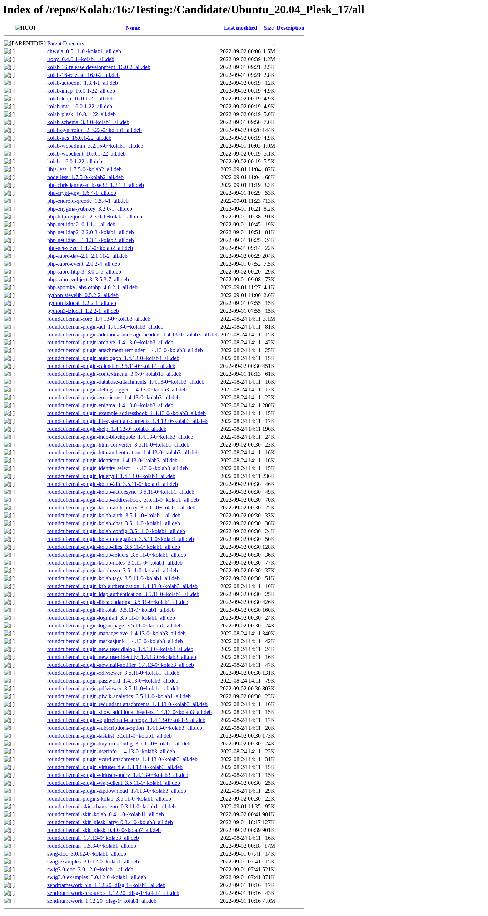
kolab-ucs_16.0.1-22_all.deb (79, 138)
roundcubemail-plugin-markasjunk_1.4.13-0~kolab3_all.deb (115, 641)
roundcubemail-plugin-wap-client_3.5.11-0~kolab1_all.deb (113, 783)
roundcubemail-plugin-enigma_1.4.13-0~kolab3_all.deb (110, 405)
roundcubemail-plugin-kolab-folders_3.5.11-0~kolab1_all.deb (116, 555)
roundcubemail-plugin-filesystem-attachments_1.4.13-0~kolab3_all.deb (127, 421)
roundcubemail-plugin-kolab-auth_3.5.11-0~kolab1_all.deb (113, 515)
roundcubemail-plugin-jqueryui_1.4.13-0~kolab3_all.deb (111, 476)
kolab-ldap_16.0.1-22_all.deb (80, 98)
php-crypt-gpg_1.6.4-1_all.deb (81, 193)
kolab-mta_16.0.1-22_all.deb (79, 106)
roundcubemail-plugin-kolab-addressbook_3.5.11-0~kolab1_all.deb (123, 500)
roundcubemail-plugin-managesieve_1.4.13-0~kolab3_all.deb (116, 633)
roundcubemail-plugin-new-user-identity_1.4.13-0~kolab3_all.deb (121, 657)
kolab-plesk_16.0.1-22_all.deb (81, 114)
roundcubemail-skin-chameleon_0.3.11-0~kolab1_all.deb (111, 806)
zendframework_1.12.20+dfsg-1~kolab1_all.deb (101, 901)
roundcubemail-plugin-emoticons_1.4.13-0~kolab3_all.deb (113, 397)
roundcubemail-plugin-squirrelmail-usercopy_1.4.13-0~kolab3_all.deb (126, 720)
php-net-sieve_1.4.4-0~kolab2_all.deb (90, 248)
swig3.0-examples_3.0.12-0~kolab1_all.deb (96, 877)
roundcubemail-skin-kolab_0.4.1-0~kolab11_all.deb (105, 814)
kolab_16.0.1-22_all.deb (74, 161)
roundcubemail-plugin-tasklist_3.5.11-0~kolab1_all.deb (109, 736)
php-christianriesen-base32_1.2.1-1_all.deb (95, 185)
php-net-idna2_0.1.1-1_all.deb (81, 224)
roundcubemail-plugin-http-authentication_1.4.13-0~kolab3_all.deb (123, 452)
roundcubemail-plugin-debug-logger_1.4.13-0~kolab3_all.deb (117, 389)
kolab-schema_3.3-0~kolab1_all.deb (88, 122)
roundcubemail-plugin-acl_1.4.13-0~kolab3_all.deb (105, 327)
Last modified (240, 28)
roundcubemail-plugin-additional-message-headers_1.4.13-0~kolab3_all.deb (133, 334)
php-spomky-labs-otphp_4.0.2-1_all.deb (92, 287)
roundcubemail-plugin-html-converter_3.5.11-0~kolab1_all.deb (118, 445)
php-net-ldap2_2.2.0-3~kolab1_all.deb (90, 232)
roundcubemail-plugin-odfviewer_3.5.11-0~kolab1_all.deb (113, 673)
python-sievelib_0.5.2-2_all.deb (83, 295)
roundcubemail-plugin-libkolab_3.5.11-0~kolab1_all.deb (111, 610)
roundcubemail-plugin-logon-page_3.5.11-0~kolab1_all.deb (114, 625)
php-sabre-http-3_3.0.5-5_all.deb (84, 272)
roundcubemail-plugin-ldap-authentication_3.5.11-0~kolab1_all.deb (123, 594)
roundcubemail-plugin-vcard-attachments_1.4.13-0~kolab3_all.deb (122, 759)
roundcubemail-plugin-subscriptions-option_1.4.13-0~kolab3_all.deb (124, 728)
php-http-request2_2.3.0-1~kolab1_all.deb (94, 216)
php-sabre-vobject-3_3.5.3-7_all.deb (88, 279)
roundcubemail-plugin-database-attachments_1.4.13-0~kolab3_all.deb (125, 382)
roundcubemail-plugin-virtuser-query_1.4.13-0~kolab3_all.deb (117, 775)
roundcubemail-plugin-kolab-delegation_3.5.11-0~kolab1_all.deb (120, 539)
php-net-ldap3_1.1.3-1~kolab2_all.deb (90, 240)
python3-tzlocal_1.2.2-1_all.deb (83, 311)
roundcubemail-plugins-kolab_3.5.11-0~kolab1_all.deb (109, 799)
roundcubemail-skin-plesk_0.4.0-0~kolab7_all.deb (104, 830)
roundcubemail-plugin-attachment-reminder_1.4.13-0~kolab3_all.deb (125, 350)
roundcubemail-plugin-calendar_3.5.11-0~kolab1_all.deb (111, 366)
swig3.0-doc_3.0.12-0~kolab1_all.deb (90, 869)
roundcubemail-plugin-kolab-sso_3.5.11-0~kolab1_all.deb (112, 570)
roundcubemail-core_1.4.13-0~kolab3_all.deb (98, 319)
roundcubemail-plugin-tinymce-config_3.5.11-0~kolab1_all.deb (118, 743)
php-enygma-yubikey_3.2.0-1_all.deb (89, 209)
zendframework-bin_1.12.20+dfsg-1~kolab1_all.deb (106, 885)
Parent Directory (65, 43)
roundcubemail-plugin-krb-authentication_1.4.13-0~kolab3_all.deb (122, 586)
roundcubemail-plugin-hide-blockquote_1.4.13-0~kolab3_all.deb (120, 437)
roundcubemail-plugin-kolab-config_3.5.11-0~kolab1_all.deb (116, 531)
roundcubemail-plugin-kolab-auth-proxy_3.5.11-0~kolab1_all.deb (121, 507)
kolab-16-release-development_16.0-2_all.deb (98, 67)
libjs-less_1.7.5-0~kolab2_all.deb (84, 169)
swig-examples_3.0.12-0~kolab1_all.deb (93, 861)
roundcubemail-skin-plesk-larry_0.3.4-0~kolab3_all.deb (110, 822)
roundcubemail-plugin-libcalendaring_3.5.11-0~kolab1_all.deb (117, 602)
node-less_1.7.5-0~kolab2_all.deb (85, 177)
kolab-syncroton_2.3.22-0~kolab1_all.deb (94, 130)
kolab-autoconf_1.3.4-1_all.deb (82, 83)
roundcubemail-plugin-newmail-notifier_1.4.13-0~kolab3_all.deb (120, 665)
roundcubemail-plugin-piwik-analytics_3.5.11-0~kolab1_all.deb (119, 696)
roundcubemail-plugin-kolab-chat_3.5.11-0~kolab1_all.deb (113, 523)
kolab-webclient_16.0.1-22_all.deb (86, 154)
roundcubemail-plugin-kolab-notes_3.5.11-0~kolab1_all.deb (115, 563)
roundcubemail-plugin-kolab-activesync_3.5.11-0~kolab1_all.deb (120, 492)
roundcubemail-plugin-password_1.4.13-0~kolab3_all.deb (112, 681)
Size (269, 28)
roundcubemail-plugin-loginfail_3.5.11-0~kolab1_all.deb (111, 618)
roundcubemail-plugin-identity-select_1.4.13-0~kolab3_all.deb (117, 468)
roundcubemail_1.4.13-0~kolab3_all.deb (93, 838)
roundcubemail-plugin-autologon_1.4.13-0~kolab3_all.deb (113, 358)
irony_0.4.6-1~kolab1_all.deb (80, 59)
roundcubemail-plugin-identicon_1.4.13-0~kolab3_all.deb (112, 460)
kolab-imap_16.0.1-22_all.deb (81, 91)
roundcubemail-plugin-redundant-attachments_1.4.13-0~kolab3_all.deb (127, 704)
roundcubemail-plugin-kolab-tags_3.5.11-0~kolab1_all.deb (113, 578)
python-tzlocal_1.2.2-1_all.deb (81, 303)
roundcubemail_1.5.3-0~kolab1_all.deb (91, 846)
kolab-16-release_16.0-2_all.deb (83, 75)
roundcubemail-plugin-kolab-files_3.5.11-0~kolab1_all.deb (113, 547)
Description (290, 28)
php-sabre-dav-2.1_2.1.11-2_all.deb (87, 256)
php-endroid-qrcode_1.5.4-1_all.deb (88, 201)
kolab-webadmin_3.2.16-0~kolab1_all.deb (95, 146)
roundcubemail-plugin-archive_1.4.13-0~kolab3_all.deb (110, 342)
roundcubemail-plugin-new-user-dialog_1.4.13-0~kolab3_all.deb (120, 649)
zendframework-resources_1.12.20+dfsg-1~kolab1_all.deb (113, 893)
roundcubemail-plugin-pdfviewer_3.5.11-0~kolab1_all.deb (113, 688)
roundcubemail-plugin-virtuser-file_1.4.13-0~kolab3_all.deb (115, 767)
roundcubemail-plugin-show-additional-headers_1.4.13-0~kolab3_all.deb (129, 712)
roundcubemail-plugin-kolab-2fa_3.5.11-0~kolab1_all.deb (112, 484)
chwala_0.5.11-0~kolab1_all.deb (84, 51)
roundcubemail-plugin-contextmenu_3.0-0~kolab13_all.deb (114, 374)
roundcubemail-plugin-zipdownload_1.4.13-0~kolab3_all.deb (116, 791)
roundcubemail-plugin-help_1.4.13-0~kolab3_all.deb (106, 429)
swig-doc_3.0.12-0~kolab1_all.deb (86, 854)
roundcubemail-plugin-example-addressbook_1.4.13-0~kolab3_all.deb (126, 413)
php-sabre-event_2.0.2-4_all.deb (83, 264)
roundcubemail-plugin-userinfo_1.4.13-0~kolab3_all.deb (111, 751)
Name (133, 28)
